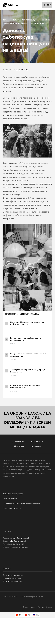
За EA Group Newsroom (13, 493)
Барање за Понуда (37, 607)
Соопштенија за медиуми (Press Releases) (21, 503)
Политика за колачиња (12, 581)
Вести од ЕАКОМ (10, 498)
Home (5, 20)
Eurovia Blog (22, 70)
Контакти (49, 607)
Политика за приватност (13, 575)
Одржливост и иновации (25, 20)
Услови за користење (12, 578)
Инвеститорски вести (12, 508)
